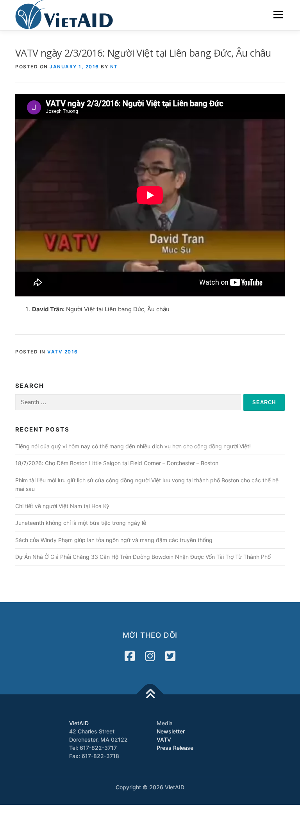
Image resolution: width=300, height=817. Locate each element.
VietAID (79, 723)
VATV (164, 739)
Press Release (175, 747)
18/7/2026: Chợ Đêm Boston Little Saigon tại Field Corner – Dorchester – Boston (116, 463)
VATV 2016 (62, 352)
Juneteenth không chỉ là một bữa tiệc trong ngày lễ (80, 522)
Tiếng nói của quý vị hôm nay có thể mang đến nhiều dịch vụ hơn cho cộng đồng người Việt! (133, 446)
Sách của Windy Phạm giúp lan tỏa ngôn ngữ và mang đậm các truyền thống (113, 540)
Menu (278, 14)
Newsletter (171, 731)
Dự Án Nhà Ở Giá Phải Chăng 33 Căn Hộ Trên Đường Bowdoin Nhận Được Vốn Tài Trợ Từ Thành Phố (143, 556)
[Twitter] (170, 656)
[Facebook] (130, 656)
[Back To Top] (150, 694)
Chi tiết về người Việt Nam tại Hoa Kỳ (62, 506)
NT (114, 67)
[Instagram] (150, 656)
